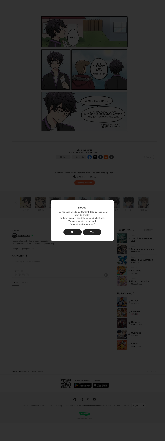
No (72, 232)
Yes (92, 232)
